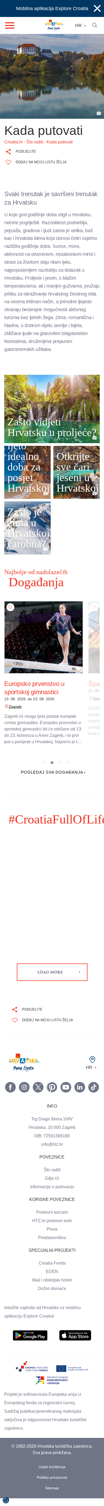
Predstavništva (52, 1245)
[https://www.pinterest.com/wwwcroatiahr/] (52, 1095)
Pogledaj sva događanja (52, 780)
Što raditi (52, 1177)
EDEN (52, 1279)
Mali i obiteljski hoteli (52, 1288)
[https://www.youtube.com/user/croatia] (66, 1095)
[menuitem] (30, 1343)
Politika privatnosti (52, 1485)
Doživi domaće (52, 1296)
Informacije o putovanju (52, 1194)
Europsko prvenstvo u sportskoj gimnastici (35, 696)
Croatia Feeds (52, 1271)
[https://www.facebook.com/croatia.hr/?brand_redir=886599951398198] (10, 1095)
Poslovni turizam (52, 1220)
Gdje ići (52, 1186)
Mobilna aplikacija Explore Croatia (52, 8)
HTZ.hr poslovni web (52, 1228)
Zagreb (15, 714)
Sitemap (52, 1496)
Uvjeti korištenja (52, 1474)
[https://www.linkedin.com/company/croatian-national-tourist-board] (79, 1095)
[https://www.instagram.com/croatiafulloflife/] (24, 1095)
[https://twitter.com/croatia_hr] (38, 1095)
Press (52, 1237)
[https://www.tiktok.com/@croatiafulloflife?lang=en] (93, 1095)
